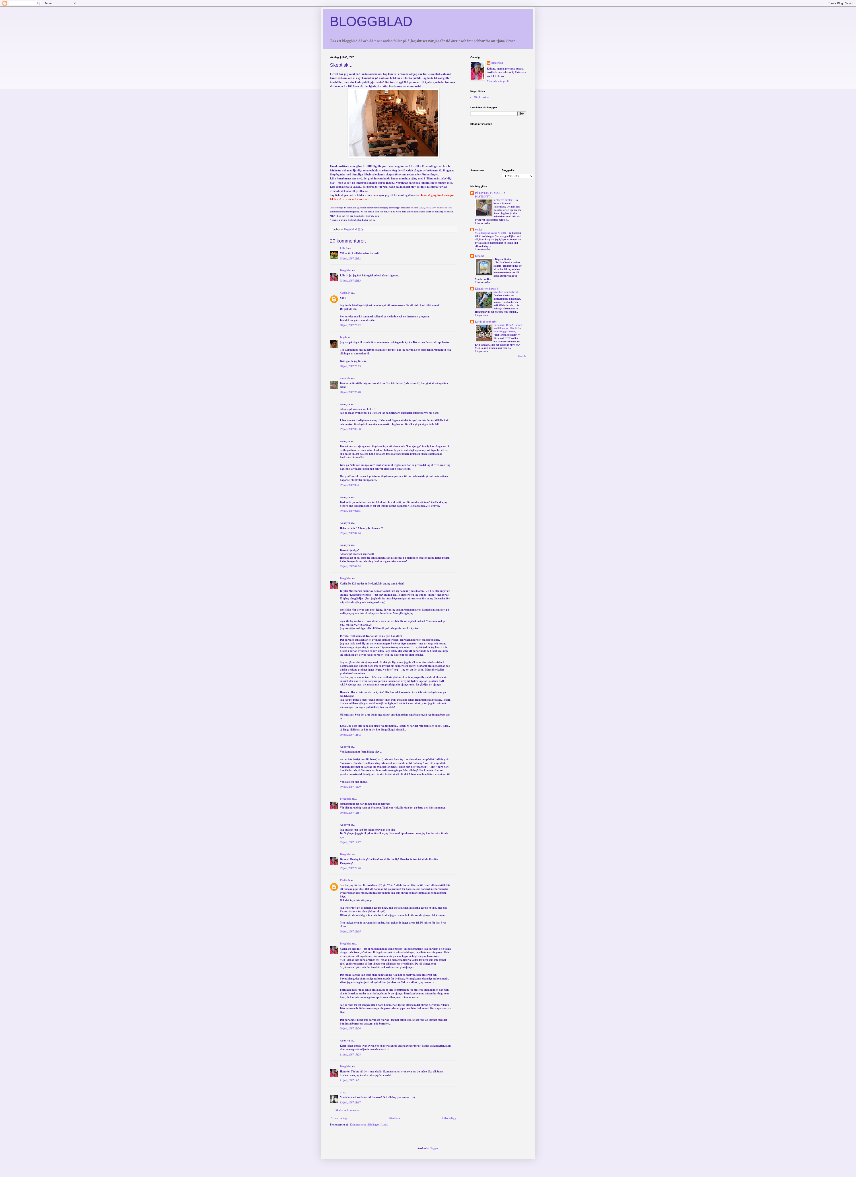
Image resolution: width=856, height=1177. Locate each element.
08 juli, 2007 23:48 (350, 392)
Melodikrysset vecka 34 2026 (491, 233)
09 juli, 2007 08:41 (350, 485)
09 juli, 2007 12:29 (350, 787)
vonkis (479, 229)
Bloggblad (346, 270)
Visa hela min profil (498, 81)
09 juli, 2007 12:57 (350, 813)
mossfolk (345, 378)
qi (341, 1092)
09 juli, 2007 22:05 (350, 931)
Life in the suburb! (486, 321)
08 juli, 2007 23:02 (350, 325)
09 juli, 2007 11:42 (350, 735)
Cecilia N (345, 292)
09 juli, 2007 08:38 (350, 429)
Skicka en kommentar (348, 1110)
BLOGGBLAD (371, 21)
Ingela (343, 337)
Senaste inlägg (339, 1118)
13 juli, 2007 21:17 (350, 1102)
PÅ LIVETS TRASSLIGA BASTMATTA (490, 194)
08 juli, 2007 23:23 (350, 366)
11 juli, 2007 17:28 (350, 1054)
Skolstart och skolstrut (506, 292)
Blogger (434, 1148)
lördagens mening (503, 200)
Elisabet (479, 256)
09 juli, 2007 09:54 (350, 566)
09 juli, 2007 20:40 (350, 868)
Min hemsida (481, 97)
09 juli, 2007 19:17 (350, 842)
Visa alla (522, 356)
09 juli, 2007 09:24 (350, 533)
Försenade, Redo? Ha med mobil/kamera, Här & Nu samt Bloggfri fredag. (508, 328)
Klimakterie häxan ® (487, 288)
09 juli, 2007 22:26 (350, 1028)
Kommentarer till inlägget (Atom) (369, 1124)
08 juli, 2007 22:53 (350, 280)
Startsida (394, 1118)
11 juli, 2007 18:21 (350, 1080)
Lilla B (344, 248)
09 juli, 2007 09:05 (350, 511)
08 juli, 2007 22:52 (350, 258)
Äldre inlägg (449, 1118)
